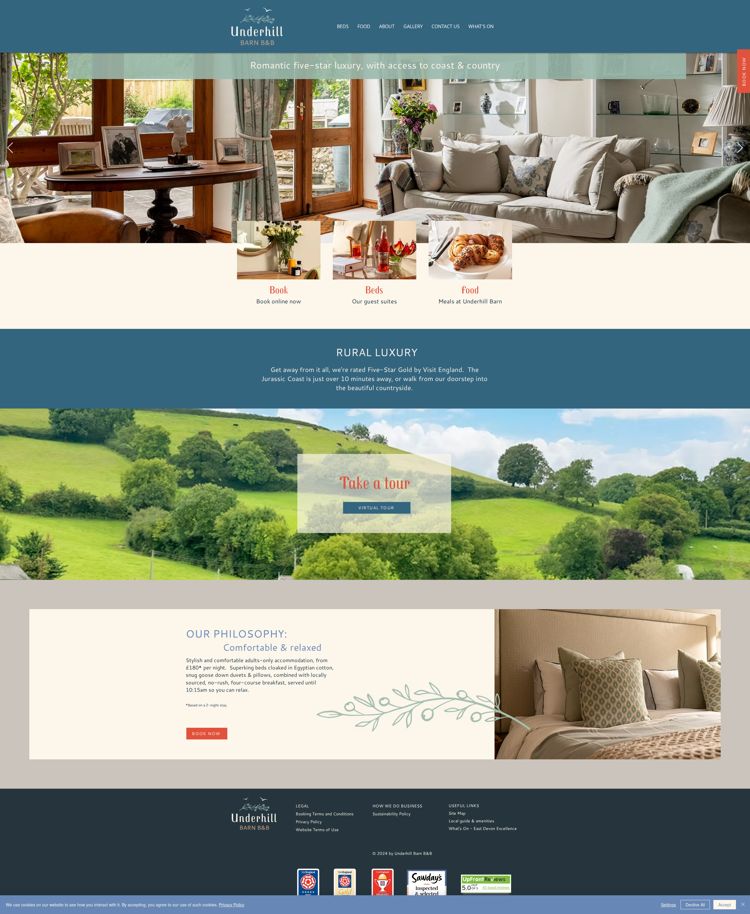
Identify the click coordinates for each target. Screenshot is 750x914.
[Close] (742, 904)
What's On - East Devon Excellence (483, 828)
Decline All (695, 905)
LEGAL (302, 806)
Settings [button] (668, 905)
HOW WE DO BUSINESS (397, 806)
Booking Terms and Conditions (325, 813)
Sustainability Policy (391, 813)
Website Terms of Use (317, 829)
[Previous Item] (10, 148)
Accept (724, 905)
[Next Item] (740, 148)
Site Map (457, 813)
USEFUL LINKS (464, 805)
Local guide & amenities (471, 821)
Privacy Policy (309, 821)
